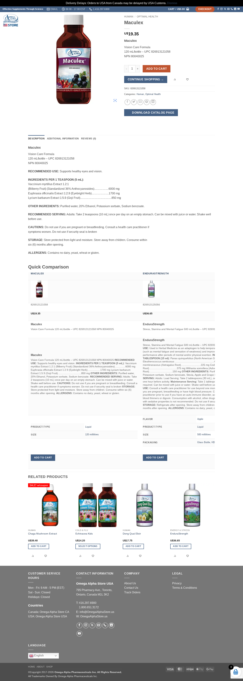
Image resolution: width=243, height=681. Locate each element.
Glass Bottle (203, 442)
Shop (197, 20)
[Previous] (28, 524)
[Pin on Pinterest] (147, 102)
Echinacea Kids (84, 533)
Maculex (37, 273)
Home (187, 20)
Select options (87, 546)
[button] (179, 9)
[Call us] (232, 9)
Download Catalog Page (152, 112)
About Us (130, 583)
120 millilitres (92, 434)
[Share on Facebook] (127, 102)
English (38, 655)
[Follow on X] (225, 9)
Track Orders (132, 592)
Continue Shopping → (146, 79)
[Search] (236, 20)
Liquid (88, 426)
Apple (200, 419)
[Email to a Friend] (140, 102)
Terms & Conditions (184, 587)
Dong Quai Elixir (132, 533)
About (209, 20)
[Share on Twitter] (134, 102)
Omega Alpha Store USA (51, 616)
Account (224, 20)
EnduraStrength (156, 273)
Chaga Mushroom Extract (42, 533)
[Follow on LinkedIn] (235, 9)
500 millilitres (204, 434)
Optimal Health (153, 94)
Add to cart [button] (43, 457)
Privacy (177, 583)
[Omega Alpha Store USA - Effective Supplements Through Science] (38, 20)
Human (140, 94)
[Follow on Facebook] (218, 9)
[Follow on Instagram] (221, 9)
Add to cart (156, 68)
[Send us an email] (228, 9)
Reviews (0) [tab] (88, 138)
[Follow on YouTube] (238, 9)
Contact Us (131, 587)
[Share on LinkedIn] (153, 102)
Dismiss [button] (172, 3)
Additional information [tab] (63, 138)
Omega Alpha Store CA (54, 611)
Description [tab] (36, 138)
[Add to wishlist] (188, 79)
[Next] (213, 524)
